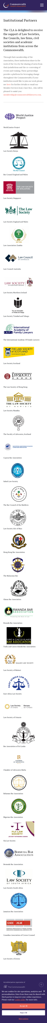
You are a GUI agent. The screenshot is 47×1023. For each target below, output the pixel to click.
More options (23, 1019)
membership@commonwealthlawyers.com (22, 94)
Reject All (23, 1013)
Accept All (23, 1006)
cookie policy (20, 999)
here (9, 84)
